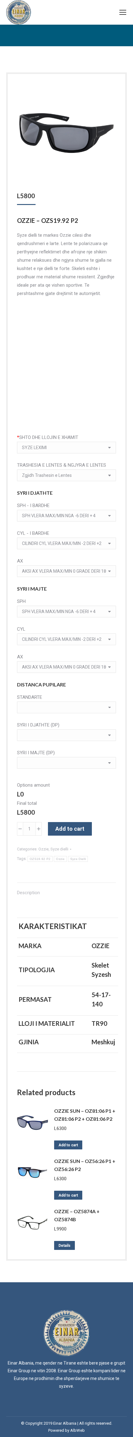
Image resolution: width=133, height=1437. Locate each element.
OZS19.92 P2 (40, 859)
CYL (21, 629)
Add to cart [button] (68, 1145)
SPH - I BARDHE (33, 505)
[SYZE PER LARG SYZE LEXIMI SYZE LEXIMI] (66, 449)
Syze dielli (59, 849)
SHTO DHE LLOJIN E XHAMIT (47, 437)
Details (64, 1245)
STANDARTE (29, 697)
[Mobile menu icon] (123, 12)
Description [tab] (28, 892)
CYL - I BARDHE (33, 533)
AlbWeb (77, 1430)
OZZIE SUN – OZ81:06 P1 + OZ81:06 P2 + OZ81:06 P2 (84, 1115)
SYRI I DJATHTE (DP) (38, 725)
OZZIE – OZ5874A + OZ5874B (77, 1215)
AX (20, 561)
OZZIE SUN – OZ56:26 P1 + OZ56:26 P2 (84, 1165)
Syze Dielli (78, 859)
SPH (21, 601)
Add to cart (69, 828)
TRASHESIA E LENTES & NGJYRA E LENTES (61, 465)
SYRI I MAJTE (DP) (36, 752)
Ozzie (43, 849)
